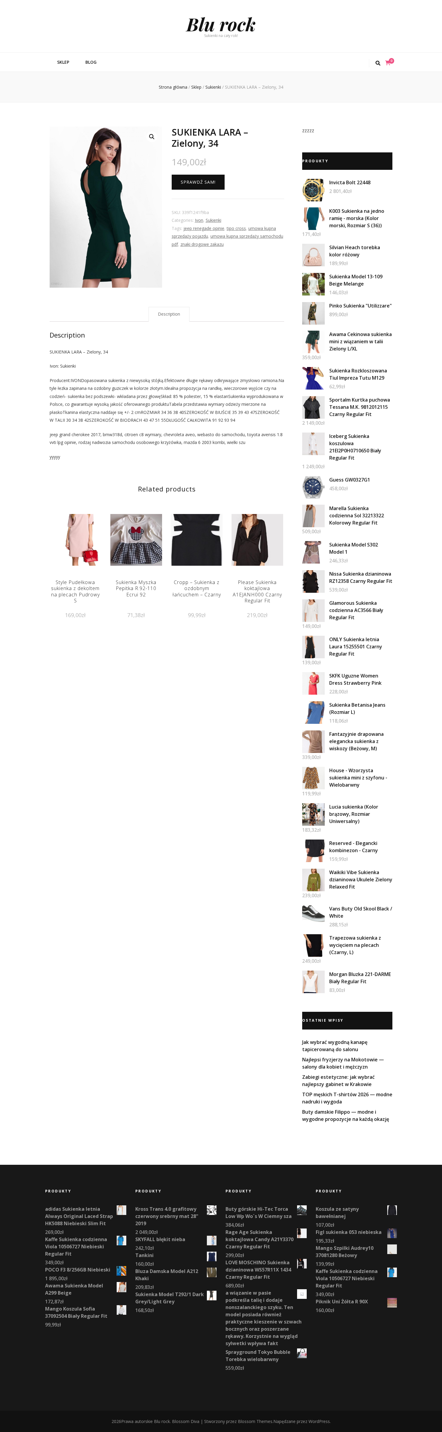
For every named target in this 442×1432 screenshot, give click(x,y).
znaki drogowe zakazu (202, 244)
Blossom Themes (255, 1421)
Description (169, 314)
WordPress (319, 1421)
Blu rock (221, 24)
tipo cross (236, 228)
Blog (91, 62)
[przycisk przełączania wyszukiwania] (378, 63)
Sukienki (213, 220)
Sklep (63, 62)
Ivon (199, 220)
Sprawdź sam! (198, 182)
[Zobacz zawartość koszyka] (388, 63)
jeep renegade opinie (203, 228)
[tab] (169, 314)
